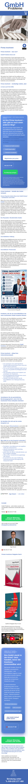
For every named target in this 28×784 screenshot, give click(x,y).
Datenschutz (13, 775)
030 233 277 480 (8, 165)
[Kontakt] (19, 45)
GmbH (2, 202)
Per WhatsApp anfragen (10, 172)
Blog (13, 771)
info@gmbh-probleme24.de (9, 525)
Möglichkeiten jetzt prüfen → (12, 158)
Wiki (13, 770)
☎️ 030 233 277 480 (11, 727)
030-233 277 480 (16, 781)
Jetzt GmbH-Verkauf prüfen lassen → (13, 717)
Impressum (13, 774)
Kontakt (24, 48)
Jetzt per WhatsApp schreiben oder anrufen (13, 518)
